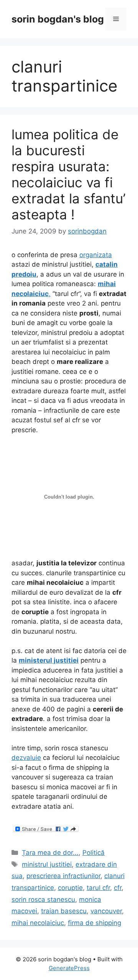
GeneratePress (69, 968)
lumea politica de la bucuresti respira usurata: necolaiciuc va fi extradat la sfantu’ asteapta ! (68, 174)
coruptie (70, 887)
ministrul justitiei (47, 864)
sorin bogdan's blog (58, 19)
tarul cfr (98, 887)
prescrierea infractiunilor (63, 876)
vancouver (106, 911)
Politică (93, 852)
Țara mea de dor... (50, 852)
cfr (118, 887)
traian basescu (64, 911)
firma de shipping (94, 923)
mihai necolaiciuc (38, 923)
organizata (95, 255)
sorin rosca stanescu (43, 899)
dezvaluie (26, 757)
